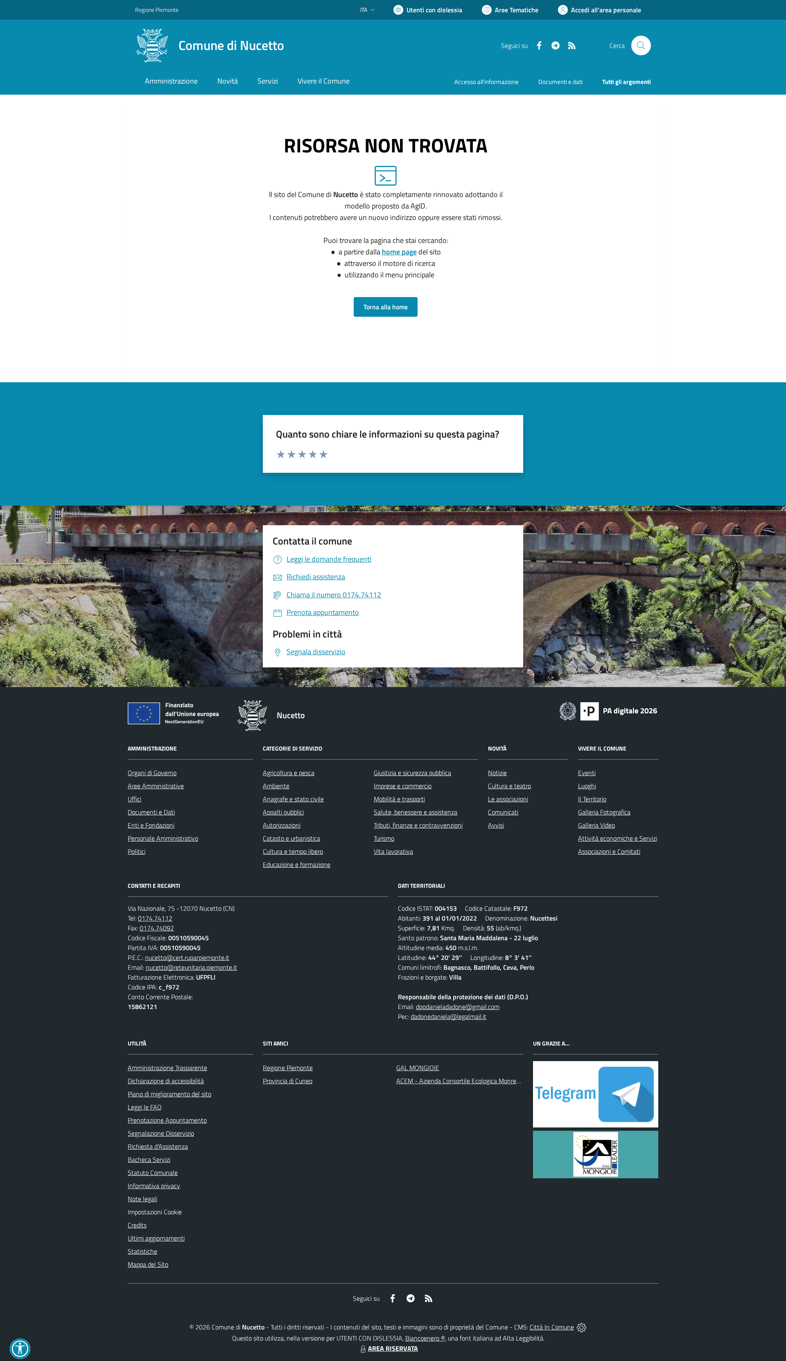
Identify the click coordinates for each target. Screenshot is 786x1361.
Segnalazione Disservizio (161, 1133)
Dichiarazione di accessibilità (166, 1081)
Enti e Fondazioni (151, 825)
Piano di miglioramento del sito (169, 1094)
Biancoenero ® (425, 1338)
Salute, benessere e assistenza (415, 812)
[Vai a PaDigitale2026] (608, 710)
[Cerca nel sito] (641, 45)
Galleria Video (596, 825)
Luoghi (587, 786)
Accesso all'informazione (486, 81)
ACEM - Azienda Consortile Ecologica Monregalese (465, 1081)
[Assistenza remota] (581, 1327)
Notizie (497, 773)
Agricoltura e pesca (288, 773)
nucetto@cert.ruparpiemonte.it (187, 957)
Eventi (587, 773)
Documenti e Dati (151, 812)
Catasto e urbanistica (291, 838)
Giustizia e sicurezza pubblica (412, 773)
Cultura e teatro (509, 786)
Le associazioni (508, 799)
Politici (136, 851)
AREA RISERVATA (393, 1348)
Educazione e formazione (296, 864)
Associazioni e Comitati (609, 851)
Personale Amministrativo (163, 838)
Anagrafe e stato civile (293, 799)
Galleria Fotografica (604, 812)
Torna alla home (386, 307)
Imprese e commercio (402, 786)
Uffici (134, 799)
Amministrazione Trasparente (167, 1068)
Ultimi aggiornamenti (156, 1238)
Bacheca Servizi (149, 1159)
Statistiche (142, 1251)
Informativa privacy (154, 1186)
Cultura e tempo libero (293, 851)
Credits (137, 1225)
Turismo (384, 838)
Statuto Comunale (153, 1172)
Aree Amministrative (156, 786)
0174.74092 (157, 928)
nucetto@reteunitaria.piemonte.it (191, 967)
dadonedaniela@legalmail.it (448, 1016)
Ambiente (276, 786)
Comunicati (503, 812)
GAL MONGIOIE (417, 1068)
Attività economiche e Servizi (617, 838)
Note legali (142, 1199)
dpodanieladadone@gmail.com (457, 1007)
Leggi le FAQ (145, 1107)
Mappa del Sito (148, 1264)
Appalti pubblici (283, 812)
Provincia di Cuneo (287, 1081)
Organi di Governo (152, 773)
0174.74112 (155, 918)
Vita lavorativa (393, 851)
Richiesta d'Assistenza (158, 1146)
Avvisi (496, 825)
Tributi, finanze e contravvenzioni (418, 825)
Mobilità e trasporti (399, 799)
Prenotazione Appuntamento (167, 1120)
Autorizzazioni (281, 825)
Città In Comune (552, 1327)
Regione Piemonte (156, 9)
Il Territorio (592, 799)
